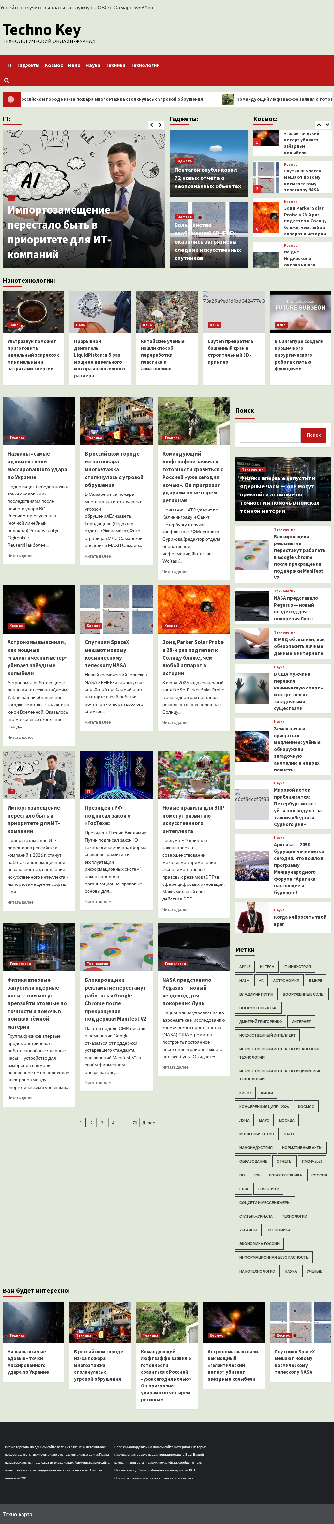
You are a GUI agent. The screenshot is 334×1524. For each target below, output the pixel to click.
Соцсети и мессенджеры (265, 1202)
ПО (242, 1175)
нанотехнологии (257, 1271)
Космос (54, 65)
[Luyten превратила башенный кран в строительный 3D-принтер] (234, 312)
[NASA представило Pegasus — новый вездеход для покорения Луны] (194, 947)
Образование (253, 1161)
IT (10, 65)
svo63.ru (143, 7)
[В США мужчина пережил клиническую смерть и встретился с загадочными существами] (252, 688)
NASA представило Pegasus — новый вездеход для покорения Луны (186, 991)
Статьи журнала (256, 1216)
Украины (248, 1230)
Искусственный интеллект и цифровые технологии (280, 1075)
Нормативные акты (302, 1147)
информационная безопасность (274, 1257)
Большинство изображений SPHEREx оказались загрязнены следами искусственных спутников (208, 241)
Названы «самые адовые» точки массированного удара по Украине (37, 465)
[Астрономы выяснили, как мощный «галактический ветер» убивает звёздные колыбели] (39, 609)
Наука (92, 65)
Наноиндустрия (256, 1147)
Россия (319, 1175)
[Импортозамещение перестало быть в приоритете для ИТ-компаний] (39, 775)
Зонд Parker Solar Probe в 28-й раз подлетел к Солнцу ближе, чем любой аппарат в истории (305, 164)
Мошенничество (256, 1134)
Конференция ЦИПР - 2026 (264, 1106)
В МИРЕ (315, 980)
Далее (148, 1123)
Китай (267, 1093)
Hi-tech (267, 967)
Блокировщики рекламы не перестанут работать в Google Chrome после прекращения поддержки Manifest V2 (115, 999)
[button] (7, 80)
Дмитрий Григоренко (260, 1021)
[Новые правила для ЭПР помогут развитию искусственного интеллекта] (194, 775)
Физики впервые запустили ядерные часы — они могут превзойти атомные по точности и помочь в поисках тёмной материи (37, 1003)
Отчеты (285, 1161)
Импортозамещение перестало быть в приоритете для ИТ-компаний (59, 232)
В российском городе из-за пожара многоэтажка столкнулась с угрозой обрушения (114, 469)
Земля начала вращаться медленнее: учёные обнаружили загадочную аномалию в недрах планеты (297, 749)
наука (291, 1271)
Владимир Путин (256, 994)
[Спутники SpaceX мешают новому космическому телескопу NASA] (116, 609)
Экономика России (259, 1243)
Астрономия (286, 980)
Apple (244, 967)
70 (134, 1123)
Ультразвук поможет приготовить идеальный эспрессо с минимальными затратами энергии (33, 355)
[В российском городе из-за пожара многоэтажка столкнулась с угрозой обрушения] (116, 421)
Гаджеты (28, 65)
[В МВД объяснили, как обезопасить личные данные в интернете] (252, 643)
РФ (257, 1175)
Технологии (144, 65)
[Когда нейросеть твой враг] (252, 917)
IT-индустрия (297, 967)
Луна (244, 1120)
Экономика (279, 1230)
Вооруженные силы (304, 994)
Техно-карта (17, 1514)
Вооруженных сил (258, 1008)
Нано (74, 65)
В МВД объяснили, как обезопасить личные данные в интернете (299, 646)
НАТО (289, 1134)
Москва (287, 1120)
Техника (115, 65)
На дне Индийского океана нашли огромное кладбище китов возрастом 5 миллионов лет (303, 214)
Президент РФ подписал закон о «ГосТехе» (108, 815)
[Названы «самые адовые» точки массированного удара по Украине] (39, 421)
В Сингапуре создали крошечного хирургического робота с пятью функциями (299, 355)
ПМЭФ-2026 (312, 1161)
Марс (264, 1120)
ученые (314, 1271)
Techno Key (42, 29)
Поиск (244, 410)
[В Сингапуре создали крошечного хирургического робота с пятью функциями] (301, 312)
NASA (244, 980)
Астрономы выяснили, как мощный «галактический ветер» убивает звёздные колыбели (38, 658)
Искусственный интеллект (267, 1035)
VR (261, 980)
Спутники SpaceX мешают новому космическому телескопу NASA (107, 654)
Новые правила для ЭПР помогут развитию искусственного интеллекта (193, 819)
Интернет (301, 1021)
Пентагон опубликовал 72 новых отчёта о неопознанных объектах (208, 178)
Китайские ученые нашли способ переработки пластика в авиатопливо (163, 355)
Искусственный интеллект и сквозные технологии (280, 1053)
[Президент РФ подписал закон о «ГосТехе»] (116, 775)
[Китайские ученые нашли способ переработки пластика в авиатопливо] (167, 312)
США (243, 1189)
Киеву (245, 1093)
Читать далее (21, 555)
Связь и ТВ (268, 1189)
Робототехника (285, 1175)
